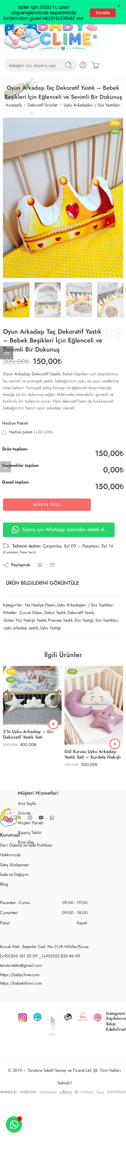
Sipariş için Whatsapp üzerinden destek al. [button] (64, 553)
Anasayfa (14, 129)
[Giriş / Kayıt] (83, 89)
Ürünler (24, 837)
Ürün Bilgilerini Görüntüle (42, 607)
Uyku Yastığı (50, 652)
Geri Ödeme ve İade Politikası (26, 869)
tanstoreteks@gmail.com (21, 989)
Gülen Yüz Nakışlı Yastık (25, 644)
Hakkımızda (10, 879)
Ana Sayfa (27, 827)
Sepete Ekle (47, 528)
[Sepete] (95, 89)
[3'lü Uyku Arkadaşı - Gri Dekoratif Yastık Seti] (32, 719)
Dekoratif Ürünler (43, 129)
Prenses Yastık (60, 644)
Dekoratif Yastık (80, 637)
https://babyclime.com (20, 999)
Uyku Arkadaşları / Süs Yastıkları (92, 129)
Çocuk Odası (30, 637)
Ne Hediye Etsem (40, 629)
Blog (4, 908)
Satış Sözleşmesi (14, 889)
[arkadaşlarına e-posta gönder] (52, 589)
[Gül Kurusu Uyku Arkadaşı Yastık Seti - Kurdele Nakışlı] (93, 729)
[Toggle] (14, 1124)
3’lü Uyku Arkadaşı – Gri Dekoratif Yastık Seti (28, 759)
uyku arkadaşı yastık (21, 652)
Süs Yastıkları (106, 644)
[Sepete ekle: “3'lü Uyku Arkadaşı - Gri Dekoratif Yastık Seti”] (53, 748)
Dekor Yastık (55, 637)
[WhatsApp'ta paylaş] (40, 589)
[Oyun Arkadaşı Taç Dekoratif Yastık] (63, 222)
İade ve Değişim (14, 898)
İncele (101, 13)
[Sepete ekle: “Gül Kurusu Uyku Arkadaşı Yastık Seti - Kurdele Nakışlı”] (115, 768)
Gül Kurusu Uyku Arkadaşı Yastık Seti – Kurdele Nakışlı (92, 779)
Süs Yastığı (83, 644)
